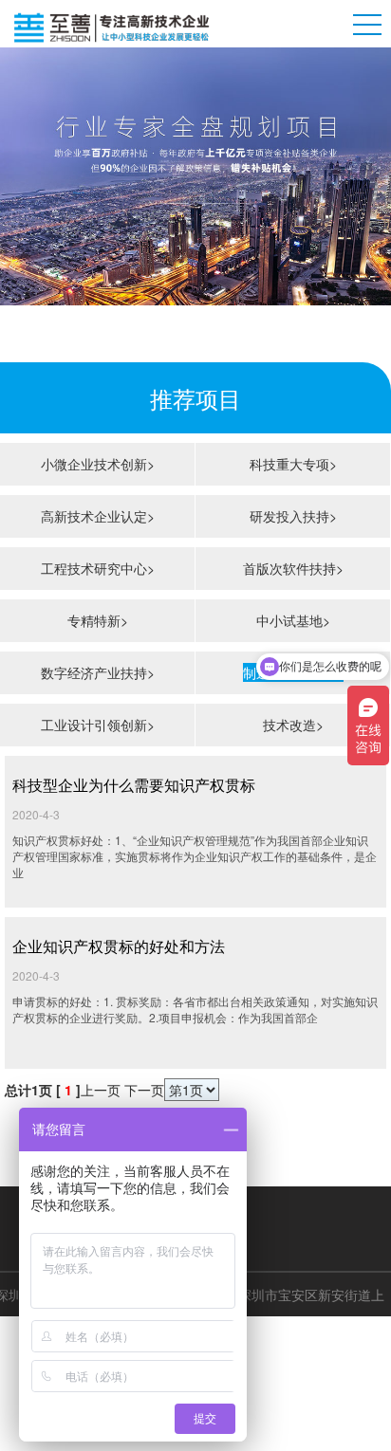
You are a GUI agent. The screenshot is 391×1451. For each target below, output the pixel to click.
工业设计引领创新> (98, 724)
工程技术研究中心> (98, 568)
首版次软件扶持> (293, 568)
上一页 (101, 1089)
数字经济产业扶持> (98, 672)
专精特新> (97, 620)
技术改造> (293, 724)
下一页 (144, 1089)
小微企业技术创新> (98, 463)
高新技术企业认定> (98, 515)
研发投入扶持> (293, 515)
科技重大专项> (293, 463)
